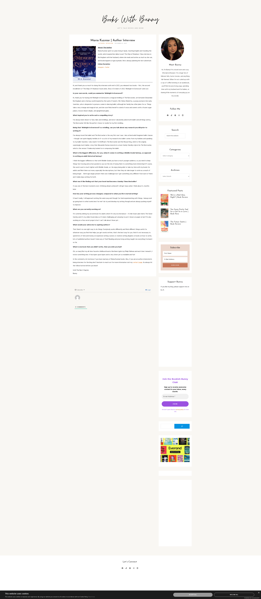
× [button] (258, 592)
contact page (137, 262)
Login (149, 290)
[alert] (130, 595)
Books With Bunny (130, 19)
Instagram (101, 67)
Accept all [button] (193, 595)
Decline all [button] (234, 595)
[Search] (182, 426)
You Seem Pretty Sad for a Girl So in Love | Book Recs (179, 212)
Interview (109, 43)
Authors (101, 43)
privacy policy (180, 410)
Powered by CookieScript (251, 598)
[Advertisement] (175, 333)
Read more (91, 597)
